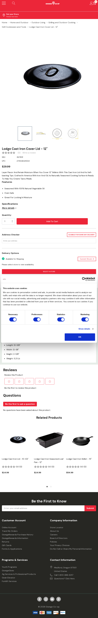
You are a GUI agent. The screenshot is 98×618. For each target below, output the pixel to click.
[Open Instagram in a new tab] (46, 599)
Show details (84, 329)
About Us (54, 531)
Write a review (29, 153)
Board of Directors (58, 538)
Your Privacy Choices (60, 545)
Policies (53, 541)
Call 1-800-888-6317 (63, 575)
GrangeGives (8, 570)
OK (79, 337)
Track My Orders (9, 531)
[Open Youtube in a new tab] (52, 599)
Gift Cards (6, 545)
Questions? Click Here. (64, 578)
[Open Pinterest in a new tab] (58, 599)
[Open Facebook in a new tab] (39, 599)
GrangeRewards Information (15, 538)
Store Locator (56, 527)
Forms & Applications (12, 549)
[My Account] (91, 3)
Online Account (9, 527)
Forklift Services (9, 581)
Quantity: (7, 215)
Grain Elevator (8, 577)
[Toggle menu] (4, 3)
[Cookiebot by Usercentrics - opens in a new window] (84, 279)
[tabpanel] (17, 454)
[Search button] (13, 3)
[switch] (37, 319)
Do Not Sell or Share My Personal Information (71, 549)
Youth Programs (9, 567)
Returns (5, 541)
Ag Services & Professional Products (19, 574)
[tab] (47, 486)
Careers (53, 534)
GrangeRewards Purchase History (17, 534)
